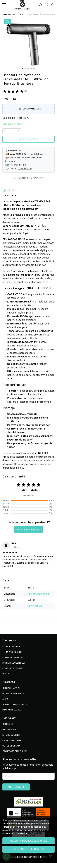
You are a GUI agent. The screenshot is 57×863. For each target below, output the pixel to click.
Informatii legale (11, 710)
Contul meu (8, 724)
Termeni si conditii (12, 652)
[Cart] (53, 5)
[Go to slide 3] (25, 68)
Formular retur (11, 647)
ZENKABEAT (35, 605)
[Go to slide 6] (30, 68)
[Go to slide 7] (31, 68)
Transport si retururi (14, 751)
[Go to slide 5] (28, 68)
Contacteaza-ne (11, 688)
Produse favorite (11, 740)
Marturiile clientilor (13, 663)
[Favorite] (46, 5)
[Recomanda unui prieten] (14, 190)
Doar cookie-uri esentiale (28, 849)
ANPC (5, 699)
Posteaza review (28, 529)
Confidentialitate (12, 657)
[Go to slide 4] (27, 68)
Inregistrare (9, 729)
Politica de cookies (31, 826)
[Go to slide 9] (34, 68)
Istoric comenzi (11, 735)
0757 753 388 (25, 168)
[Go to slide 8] (33, 68)
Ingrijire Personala (12, 14)
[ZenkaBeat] (22, 5)
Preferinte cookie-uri (28, 857)
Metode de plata (11, 746)
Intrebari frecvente (13, 693)
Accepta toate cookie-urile (28, 840)
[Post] (10, 190)
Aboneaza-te (16, 786)
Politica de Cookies (12, 668)
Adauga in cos (28, 139)
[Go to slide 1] (22, 68)
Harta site (8, 674)
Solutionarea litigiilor (15, 704)
